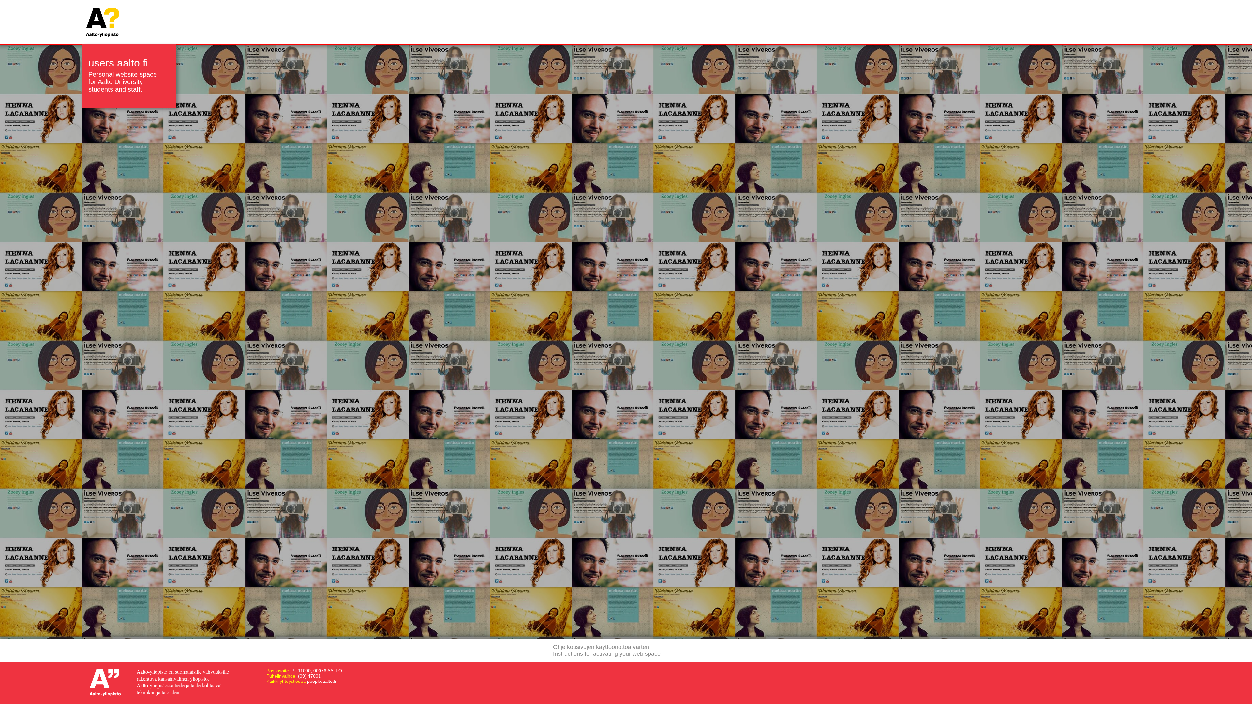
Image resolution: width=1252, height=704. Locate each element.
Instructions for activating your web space (607, 654)
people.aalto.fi (321, 681)
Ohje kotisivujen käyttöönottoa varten (601, 647)
